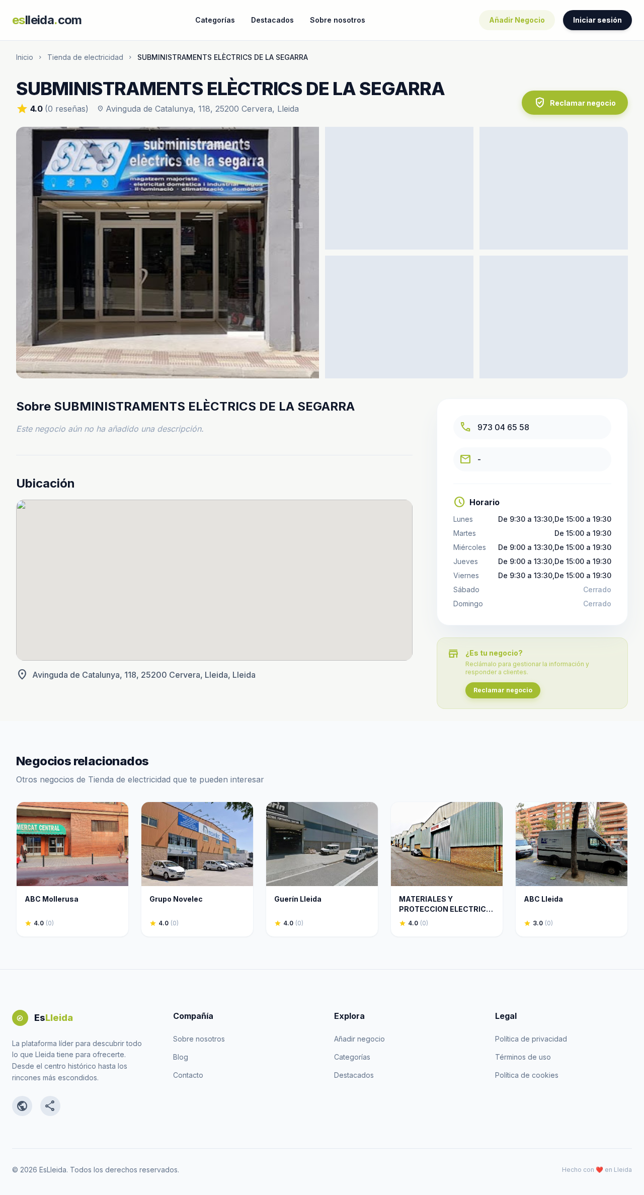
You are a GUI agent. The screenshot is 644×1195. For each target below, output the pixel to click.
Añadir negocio (359, 1038)
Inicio (24, 57)
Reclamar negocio (575, 103)
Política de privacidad (531, 1038)
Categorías (215, 20)
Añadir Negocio (517, 20)
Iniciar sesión (597, 20)
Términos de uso (523, 1057)
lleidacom (47, 20)
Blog (180, 1057)
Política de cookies (526, 1075)
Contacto (188, 1075)
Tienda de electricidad (85, 57)
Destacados (272, 20)
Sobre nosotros (337, 20)
